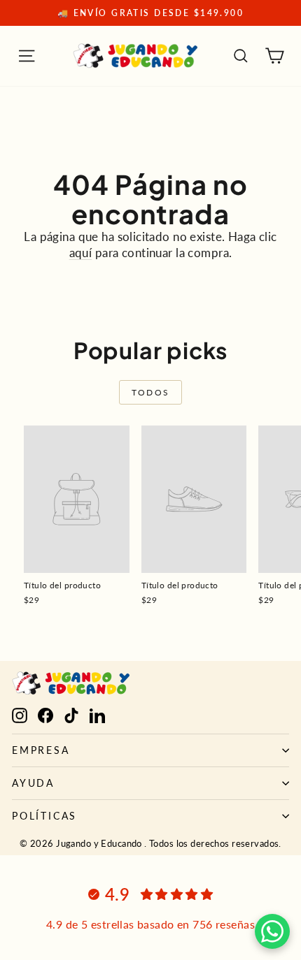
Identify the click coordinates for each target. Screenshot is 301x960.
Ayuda (33, 783)
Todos (151, 392)
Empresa (41, 750)
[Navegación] (26, 56)
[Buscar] (240, 56)
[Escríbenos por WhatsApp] (272, 931)
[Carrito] (274, 56)
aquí (80, 252)
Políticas (44, 816)
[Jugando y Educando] (136, 56)
